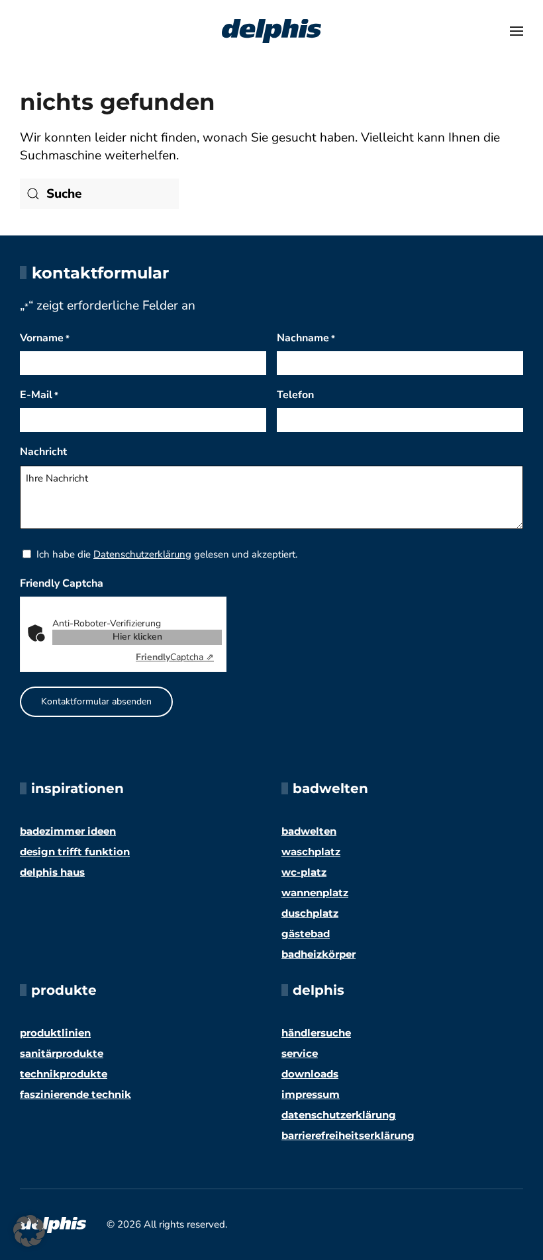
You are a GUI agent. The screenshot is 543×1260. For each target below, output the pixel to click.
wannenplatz (314, 892)
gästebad (305, 933)
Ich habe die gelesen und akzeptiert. (166, 554)
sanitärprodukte (61, 1053)
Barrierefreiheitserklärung (348, 1135)
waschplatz (310, 851)
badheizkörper (318, 954)
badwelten (308, 831)
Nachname (306, 338)
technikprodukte (63, 1074)
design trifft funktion (75, 851)
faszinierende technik (75, 1094)
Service (299, 1053)
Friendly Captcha (61, 583)
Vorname (45, 338)
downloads (309, 1074)
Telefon (295, 395)
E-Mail (39, 395)
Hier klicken (137, 636)
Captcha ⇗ (175, 657)
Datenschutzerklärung (142, 554)
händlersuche (316, 1033)
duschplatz (309, 913)
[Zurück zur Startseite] (271, 31)
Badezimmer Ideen (68, 831)
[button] (516, 31)
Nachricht (43, 451)
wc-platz (303, 872)
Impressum (310, 1094)
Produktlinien (55, 1033)
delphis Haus (52, 872)
